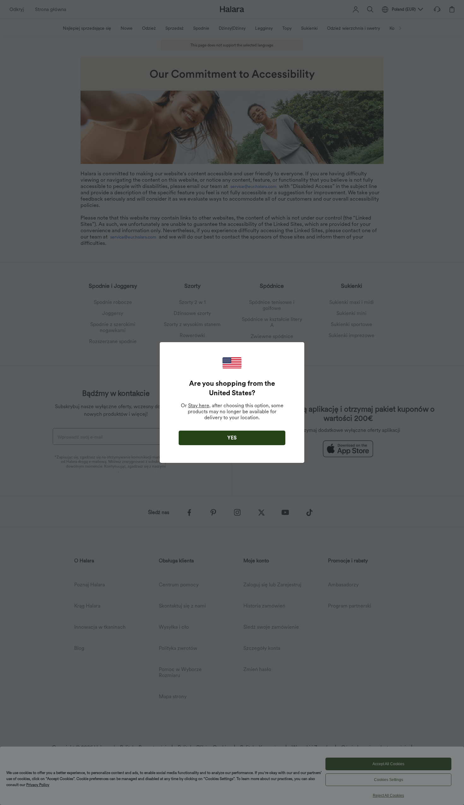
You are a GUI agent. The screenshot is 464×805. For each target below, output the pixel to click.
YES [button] (232, 438)
